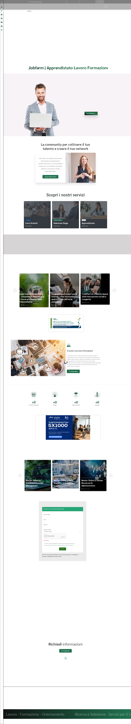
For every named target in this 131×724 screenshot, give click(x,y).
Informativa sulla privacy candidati (54, 545)
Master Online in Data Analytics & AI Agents (63, 481)
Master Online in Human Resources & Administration (92, 483)
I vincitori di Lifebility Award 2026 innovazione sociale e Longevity (95, 296)
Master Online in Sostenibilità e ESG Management (34, 483)
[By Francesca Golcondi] (22, 275)
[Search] (29, 1)
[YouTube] (35, 9)
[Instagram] (40, 9)
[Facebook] (33, 9)
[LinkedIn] (37, 9)
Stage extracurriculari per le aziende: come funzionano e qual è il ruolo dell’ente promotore (64, 298)
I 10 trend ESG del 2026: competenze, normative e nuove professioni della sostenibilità (32, 298)
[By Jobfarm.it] (52, 275)
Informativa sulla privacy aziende (67, 545)
